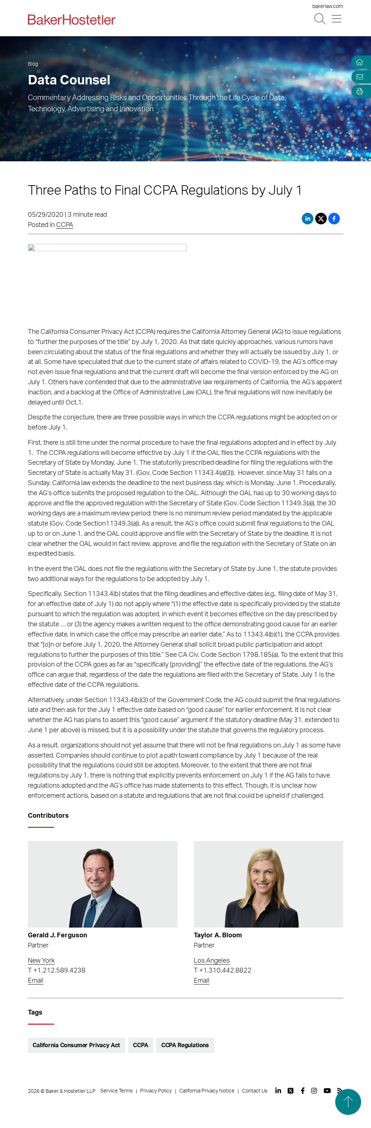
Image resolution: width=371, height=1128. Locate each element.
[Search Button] (320, 19)
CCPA (64, 225)
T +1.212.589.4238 (57, 970)
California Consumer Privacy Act (76, 1045)
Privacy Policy (156, 1091)
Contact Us (254, 1091)
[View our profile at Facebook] (303, 1090)
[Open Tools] (357, 91)
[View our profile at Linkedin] (278, 1090)
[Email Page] (357, 77)
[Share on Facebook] (334, 218)
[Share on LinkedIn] (307, 218)
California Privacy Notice (206, 1091)
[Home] (357, 62)
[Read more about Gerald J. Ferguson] (103, 884)
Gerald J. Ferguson (57, 935)
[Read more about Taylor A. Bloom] (268, 884)
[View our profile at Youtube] (327, 1090)
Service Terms (116, 1091)
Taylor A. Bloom (218, 935)
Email (35, 981)
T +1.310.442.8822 (222, 970)
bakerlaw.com (327, 6)
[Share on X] (322, 218)
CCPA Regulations (185, 1045)
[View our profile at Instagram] (314, 1090)
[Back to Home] (72, 19)
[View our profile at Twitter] (291, 1090)
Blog (33, 64)
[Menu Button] (337, 19)
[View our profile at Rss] (340, 1090)
